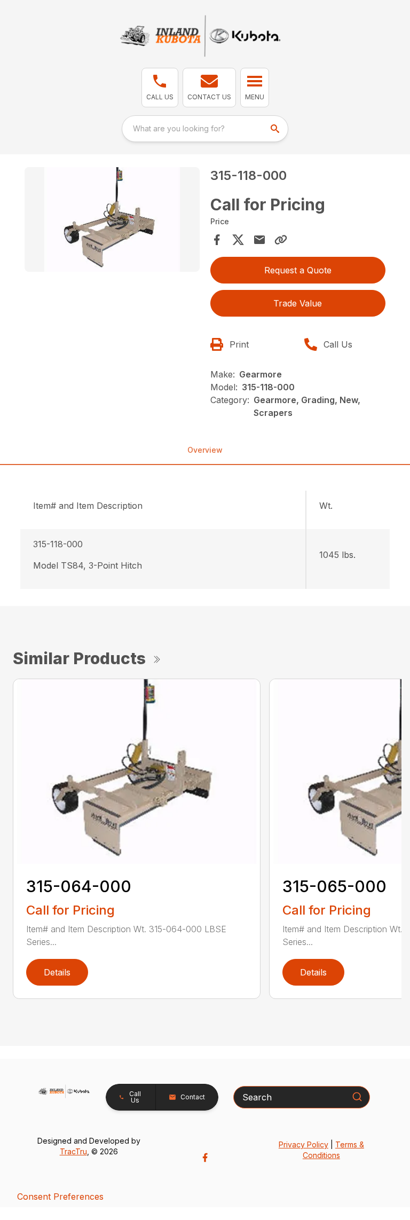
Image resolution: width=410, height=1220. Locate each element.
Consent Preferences (60, 1196)
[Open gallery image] (112, 219)
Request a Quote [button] (298, 270)
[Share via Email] (259, 239)
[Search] (357, 1096)
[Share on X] (238, 239)
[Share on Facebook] (216, 239)
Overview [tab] (205, 449)
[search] (276, 128)
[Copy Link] (280, 239)
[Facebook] (205, 1157)
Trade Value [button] (297, 303)
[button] (159, 87)
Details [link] (57, 972)
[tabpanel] (112, 221)
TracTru (73, 1151)
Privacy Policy (303, 1144)
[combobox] (205, 128)
